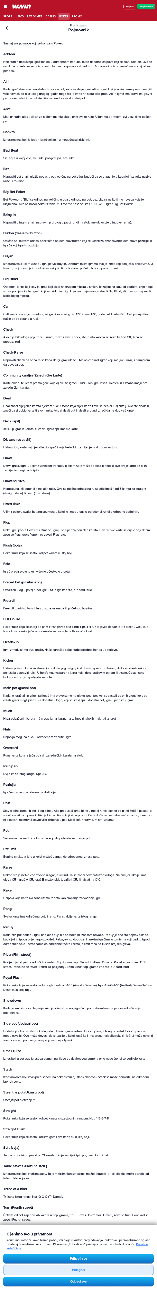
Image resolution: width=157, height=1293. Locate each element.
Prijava (130, 6)
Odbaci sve (78, 1281)
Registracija (146, 6)
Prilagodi (78, 1270)
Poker (63, 16)
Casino (51, 16)
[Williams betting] (21, 6)
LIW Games (34, 16)
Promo (77, 16)
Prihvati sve (78, 1258)
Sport (7, 16)
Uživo (20, 16)
